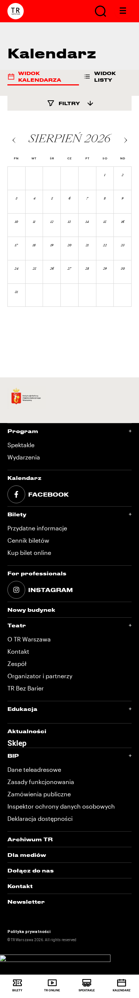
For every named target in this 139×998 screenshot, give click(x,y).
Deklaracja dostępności (40, 818)
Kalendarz (24, 478)
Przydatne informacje (37, 527)
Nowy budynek (31, 610)
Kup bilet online (29, 552)
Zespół (16, 663)
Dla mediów (26, 855)
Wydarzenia (23, 457)
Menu (123, 11)
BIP (13, 755)
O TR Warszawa (29, 639)
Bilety (16, 514)
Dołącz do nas (30, 870)
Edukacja (22, 709)
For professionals (36, 573)
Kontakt (18, 651)
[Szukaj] (100, 11)
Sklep (16, 743)
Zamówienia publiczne (39, 793)
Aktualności (26, 731)
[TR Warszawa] (15, 11)
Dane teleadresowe (34, 769)
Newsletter (26, 901)
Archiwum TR (30, 839)
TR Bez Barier (25, 688)
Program (22, 431)
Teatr (16, 625)
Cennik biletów (28, 540)
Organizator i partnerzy (39, 675)
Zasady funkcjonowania (40, 781)
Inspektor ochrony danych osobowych (61, 806)
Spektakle (20, 444)
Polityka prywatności (28, 931)
